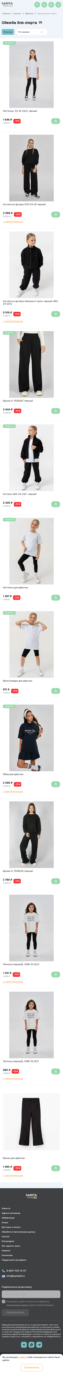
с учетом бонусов (13, 221)
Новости (6, 1208)
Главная (6, 13)
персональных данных (17, 1305)
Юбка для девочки (13, 774)
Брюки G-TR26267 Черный (18, 401)
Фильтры (8, 32)
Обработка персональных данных (18, 1232)
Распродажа (8, 1241)
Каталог (17, 13)
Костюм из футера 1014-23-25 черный (24, 204)
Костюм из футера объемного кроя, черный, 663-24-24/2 (31, 302)
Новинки (6, 1250)
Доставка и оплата (11, 1227)
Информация (8, 1217)
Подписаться (15, 1312)
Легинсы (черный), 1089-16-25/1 (21, 1061)
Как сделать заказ (11, 1246)
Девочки (29, 13)
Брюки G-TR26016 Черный (18, 871)
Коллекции (7, 1255)
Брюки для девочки (14, 1158)
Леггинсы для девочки (15, 587)
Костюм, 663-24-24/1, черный (19, 494)
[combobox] (19, 32)
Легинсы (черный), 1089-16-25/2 (21, 964)
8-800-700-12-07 (16, 1270)
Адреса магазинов (11, 1213)
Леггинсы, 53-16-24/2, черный (20, 111)
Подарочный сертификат (14, 1260)
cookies (22, 1357)
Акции (5, 1222)
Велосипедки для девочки (17, 681)
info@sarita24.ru (15, 1276)
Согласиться (31, 1367)
